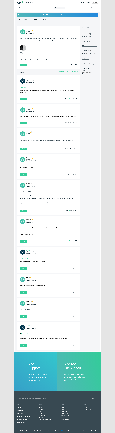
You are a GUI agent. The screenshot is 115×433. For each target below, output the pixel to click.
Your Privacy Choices (57, 430)
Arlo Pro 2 (91, 53)
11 (69, 345)
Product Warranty (65, 419)
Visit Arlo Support (32, 380)
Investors (41, 413)
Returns (63, 417)
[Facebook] (83, 430)
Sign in (92, 7)
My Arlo (88, 2)
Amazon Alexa (85, 36)
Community (63, 409)
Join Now (87, 7)
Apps (83, 48)
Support (83, 2)
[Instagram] (87, 430)
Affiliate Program (87, 409)
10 (69, 316)
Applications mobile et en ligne (87, 45)
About (40, 407)
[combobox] (74, 8)
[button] (78, 28)
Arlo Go (89, 48)
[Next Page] (97, 64)
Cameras (25, 19)
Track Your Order (65, 415)
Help (96, 7)
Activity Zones (85, 33)
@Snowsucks (24, 87)
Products (27, 2)
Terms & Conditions (40, 430)
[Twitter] (91, 430)
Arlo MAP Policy (87, 407)
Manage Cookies (67, 430)
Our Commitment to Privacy (45, 419)
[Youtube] (95, 430)
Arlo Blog (41, 417)
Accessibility (50, 430)
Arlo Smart (84, 58)
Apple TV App (85, 41)
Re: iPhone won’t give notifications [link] (42, 19)
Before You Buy (36, 59)
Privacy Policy (34, 430)
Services (32, 2)
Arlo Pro (84, 53)
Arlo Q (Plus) (85, 55)
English (18, 19)
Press (40, 411)
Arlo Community (21, 8)
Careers (41, 409)
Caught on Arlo (42, 415)
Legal (46, 430)
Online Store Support (65, 413)
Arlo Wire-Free (85, 63)
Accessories (85, 31)
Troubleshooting (44, 59)
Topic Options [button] (97, 24)
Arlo (30, 19)
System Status (64, 411)
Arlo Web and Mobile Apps (88, 61)
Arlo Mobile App (85, 50)
